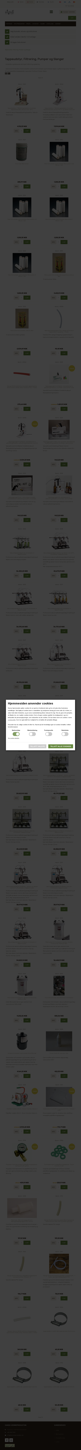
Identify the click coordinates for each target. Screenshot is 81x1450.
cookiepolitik (12, 720)
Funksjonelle (48, 730)
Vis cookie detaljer (13, 738)
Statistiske (65, 730)
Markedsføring (32, 730)
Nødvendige (16, 730)
